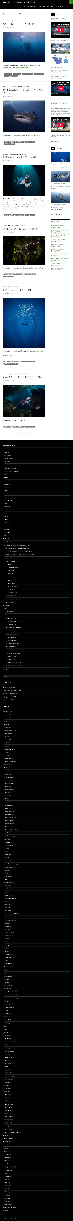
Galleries (59, 148)
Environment (8, 889)
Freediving (50, 6)
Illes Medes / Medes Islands (11, 1132)
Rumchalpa (7, 963)
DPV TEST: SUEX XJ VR (11, 595)
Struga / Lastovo (8, 867)
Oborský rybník (9, 920)
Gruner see (7, 727)
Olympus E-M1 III (39, 74)
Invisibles (6, 755)
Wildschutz (7, 1013)
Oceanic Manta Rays (57, 186)
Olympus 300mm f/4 (11, 646)
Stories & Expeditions (29, 6)
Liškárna (6, 929)
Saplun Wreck (9, 823)
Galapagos (7, 506)
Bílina (5, 1173)
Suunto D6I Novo (12, 592)
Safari (15, 21)
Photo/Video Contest (9, 1207)
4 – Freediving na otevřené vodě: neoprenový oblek (18, 551)
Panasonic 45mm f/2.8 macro (13, 662)
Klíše (5, 1189)
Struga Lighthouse (10, 830)
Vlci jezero (7, 970)
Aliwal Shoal (7, 1110)
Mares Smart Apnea (13, 586)
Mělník (6, 1195)
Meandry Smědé (8, 932)
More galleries (56, 214)
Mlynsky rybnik (8, 945)
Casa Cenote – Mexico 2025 (23, 377)
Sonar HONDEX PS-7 (11, 602)
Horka (6, 1001)
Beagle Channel (8, 721)
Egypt (5, 503)
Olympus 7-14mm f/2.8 (11, 621)
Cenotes (5, 154)
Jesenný (6, 904)
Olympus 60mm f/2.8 (11, 640)
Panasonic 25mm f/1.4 (11, 659)
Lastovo (6, 802)
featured (5, 1142)
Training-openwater (9, 1167)
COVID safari (7, 455)
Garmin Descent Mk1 (13, 570)
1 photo (63, 164)
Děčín (5, 1179)
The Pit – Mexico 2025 (57, 263)
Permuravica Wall (10, 817)
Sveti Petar (8, 845)
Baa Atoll (6, 1038)
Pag (5, 851)
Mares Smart (11, 583)
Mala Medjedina (9, 811)
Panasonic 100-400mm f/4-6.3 (13, 666)
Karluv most (7, 910)
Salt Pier (6, 764)
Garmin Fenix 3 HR (12, 573)
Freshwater (7, 1154)
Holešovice (7, 1182)
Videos (58, 14)
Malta (6, 516)
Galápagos (7, 461)
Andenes (6, 1088)
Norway (6, 1085)
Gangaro (6, 796)
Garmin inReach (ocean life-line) (14, 599)
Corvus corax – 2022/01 (57, 135)
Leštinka (6, 923)
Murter (6, 848)
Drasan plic (8, 805)
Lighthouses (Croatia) (10, 468)
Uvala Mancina (9, 836)
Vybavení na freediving (10, 558)
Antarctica (7, 449)
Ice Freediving (7, 1157)
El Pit (6, 1060)
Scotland (6, 1098)
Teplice (6, 1201)
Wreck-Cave (23, 154)
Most (5, 948)
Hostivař (6, 1185)
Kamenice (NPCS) (9, 917)
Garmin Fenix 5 (11, 577)
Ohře (5, 951)
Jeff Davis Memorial (9, 761)
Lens (5, 615)
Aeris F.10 (10, 564)
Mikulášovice (7, 935)
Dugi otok (7, 780)
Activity (5, 1151)
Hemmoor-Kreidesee (9, 998)
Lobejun (6, 1010)
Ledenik (6, 839)
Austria (6, 487)
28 (26, 434)
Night (5, 1160)
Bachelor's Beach (8, 749)
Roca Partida (21, 86)
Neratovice (7, 1198)
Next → (32, 434)
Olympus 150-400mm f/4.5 (12, 643)
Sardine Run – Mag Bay (20, 24)
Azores (6, 490)
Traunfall (6, 740)
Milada (6, 938)
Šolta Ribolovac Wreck (10, 864)
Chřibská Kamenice (9, 898)
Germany (6, 510)
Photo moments (8, 611)
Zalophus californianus (22, 67)
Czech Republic (8, 500)
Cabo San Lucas (8, 1051)
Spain (5, 535)
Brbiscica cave (9, 783)
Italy (5, 513)
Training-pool (7, 1170)
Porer (5, 857)
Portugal (7, 522)
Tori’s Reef (7, 768)
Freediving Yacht (8, 458)
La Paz (6, 1066)
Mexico (10, 21)
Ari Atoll (6, 1035)
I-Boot (6, 799)
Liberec (6, 1192)
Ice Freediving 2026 (57, 244)
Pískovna (6, 954)
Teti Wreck (8, 876)
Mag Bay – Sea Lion (17, 290)
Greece (5, 1017)
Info (4, 1148)
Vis (5, 873)
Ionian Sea (7, 1020)
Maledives (6, 1032)
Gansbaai (6, 1113)
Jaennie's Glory (8, 758)
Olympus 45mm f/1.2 (11, 637)
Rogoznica (7, 861)
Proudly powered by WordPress (10, 1218)
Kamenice (7, 907)
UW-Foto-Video (8, 1138)
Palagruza (7, 854)
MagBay (5, 21)
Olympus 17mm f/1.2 (11, 631)
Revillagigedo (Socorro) (11, 471)
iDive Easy (10, 580)
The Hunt (54, 167)
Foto (4, 287)
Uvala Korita (8, 833)
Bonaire (6, 452)
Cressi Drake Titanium (13, 567)
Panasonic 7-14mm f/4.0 (12, 650)
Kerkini (6, 1023)
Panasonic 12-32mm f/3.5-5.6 (13, 653)
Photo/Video (59, 6)
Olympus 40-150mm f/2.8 (12, 634)
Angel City (7, 746)
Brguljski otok (8, 777)
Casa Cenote (6, 225)
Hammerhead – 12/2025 (57, 207)
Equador (6, 982)
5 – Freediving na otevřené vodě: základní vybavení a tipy (19, 554)
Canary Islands (8, 494)
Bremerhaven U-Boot (10, 992)
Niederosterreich (8, 730)
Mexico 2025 (17, 74)
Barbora (6, 886)
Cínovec (6, 901)
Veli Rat (7, 792)
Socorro (7, 1082)
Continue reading (9, 355)
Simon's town (8, 1119)
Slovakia (6, 529)
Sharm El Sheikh (8, 976)
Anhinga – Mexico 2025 (20, 229)
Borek (6, 892)
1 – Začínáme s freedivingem (11, 542)
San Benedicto (9, 1079)
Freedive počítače (10, 561)
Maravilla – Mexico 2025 (21, 157)
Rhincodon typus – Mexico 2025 (23, 91)
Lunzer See (8, 733)
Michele (7, 786)
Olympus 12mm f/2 (11, 624)
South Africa (7, 474)
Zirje (5, 879)
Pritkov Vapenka (8, 957)
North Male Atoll (8, 1042)
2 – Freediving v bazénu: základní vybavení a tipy (17, 545)
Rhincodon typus (35, 135)
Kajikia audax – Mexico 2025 (59, 259)
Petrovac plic (8, 820)
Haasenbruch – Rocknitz (10, 995)
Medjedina (8, 814)
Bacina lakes (7, 774)
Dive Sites (41, 6)
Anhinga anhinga (38, 268)
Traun (6, 736)
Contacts (69, 6)
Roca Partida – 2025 (57, 268)
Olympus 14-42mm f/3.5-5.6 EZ (13, 627)
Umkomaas (7, 1123)
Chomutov (7, 1176)
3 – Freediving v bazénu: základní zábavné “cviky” (17, 548)
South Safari (7, 979)
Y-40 (5, 1029)
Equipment (6, 1135)
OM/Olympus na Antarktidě (59, 70)
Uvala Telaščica (9, 789)
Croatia (6, 497)
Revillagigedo (12, 86)
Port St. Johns (8, 1116)
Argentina (7, 484)
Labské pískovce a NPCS (10, 914)
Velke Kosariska (8, 1104)
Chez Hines (7, 752)
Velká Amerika (8, 967)
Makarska (7, 842)
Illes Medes (7, 465)
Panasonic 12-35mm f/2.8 (12, 656)
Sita (6, 827)
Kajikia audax (33, 65)
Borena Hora (7, 895)
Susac (5, 870)
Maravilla (12, 154)
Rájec (5, 960)
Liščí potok (7, 926)
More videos (55, 142)
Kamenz (6, 1004)
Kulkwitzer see (8, 1007)
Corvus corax (66, 108)
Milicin (6, 942)
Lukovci (7, 808)
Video (5, 608)
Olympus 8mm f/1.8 (28, 74)
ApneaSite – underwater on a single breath (19, 2)
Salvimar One (11, 589)
